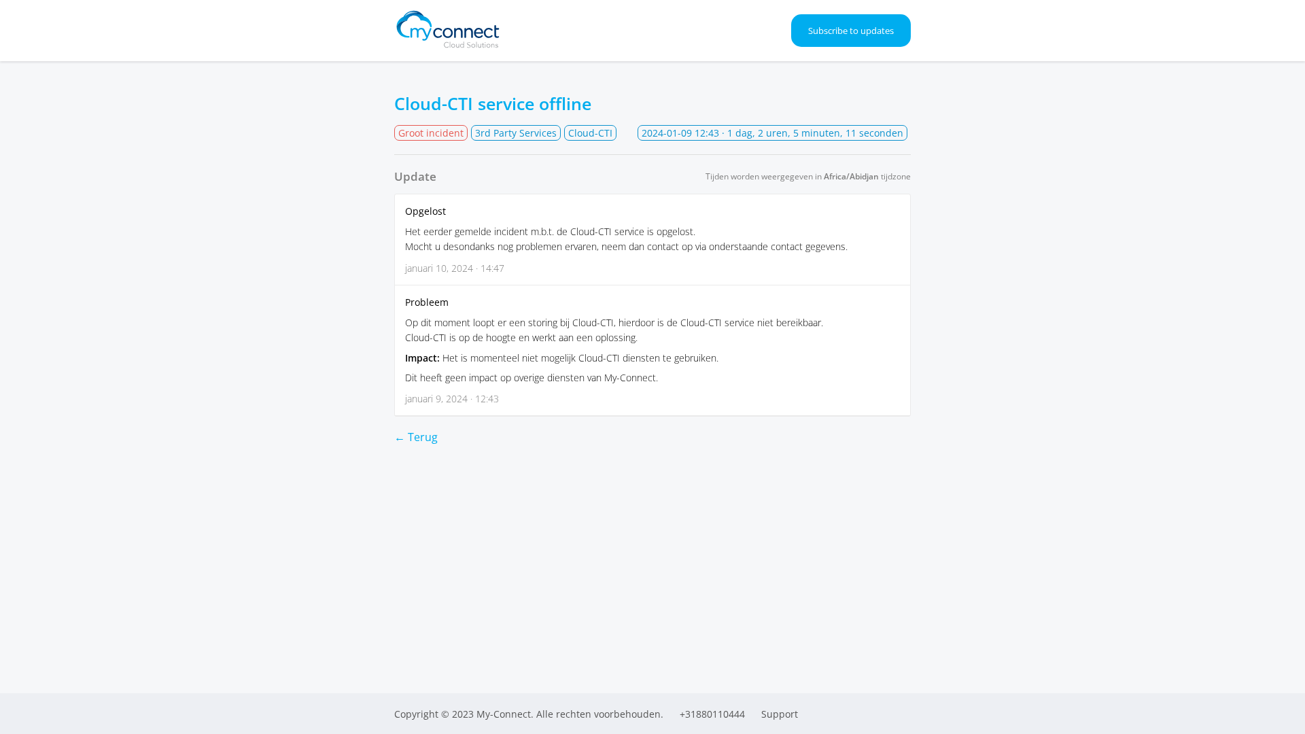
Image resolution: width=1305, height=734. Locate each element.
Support (779, 713)
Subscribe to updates (851, 30)
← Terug (416, 437)
